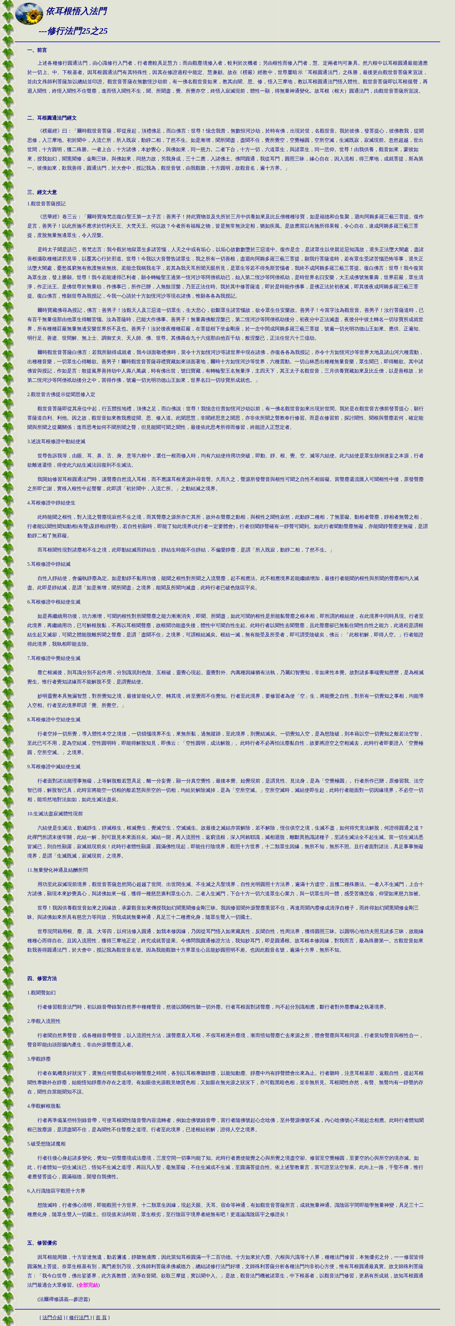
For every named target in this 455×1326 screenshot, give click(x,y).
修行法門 (79, 1317)
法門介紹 (52, 1317)
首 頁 (101, 1317)
